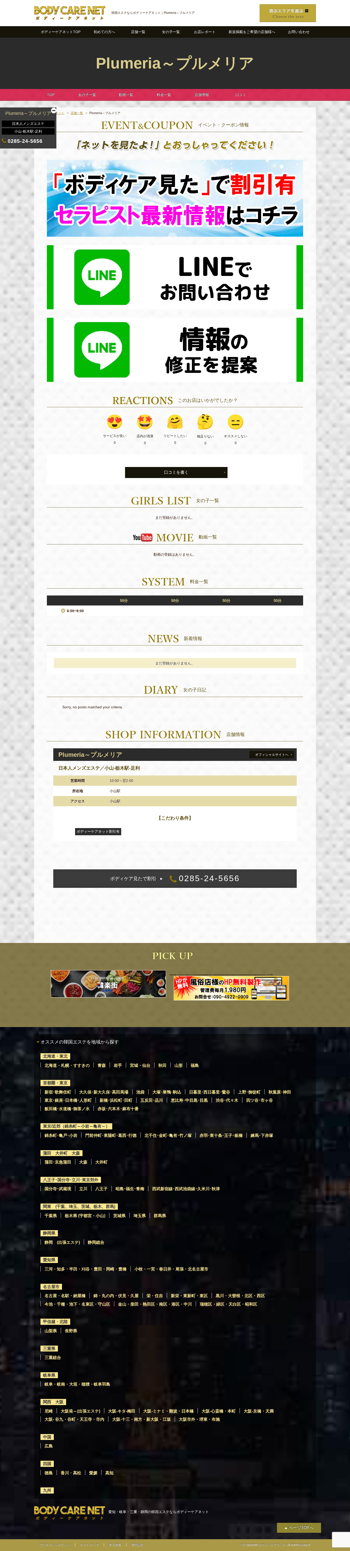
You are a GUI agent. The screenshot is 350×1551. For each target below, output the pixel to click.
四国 (47, 1463)
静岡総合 (96, 1242)
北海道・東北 (55, 1056)
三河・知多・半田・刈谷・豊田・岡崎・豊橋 (86, 1269)
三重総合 (53, 1357)
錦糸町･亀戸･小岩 (61, 1135)
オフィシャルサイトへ (272, 755)
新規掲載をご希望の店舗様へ (252, 32)
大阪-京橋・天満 (259, 1411)
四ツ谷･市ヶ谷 (259, 1100)
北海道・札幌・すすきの (67, 1065)
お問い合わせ (299, 32)
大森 (83, 1162)
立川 (83, 1189)
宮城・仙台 (140, 1065)
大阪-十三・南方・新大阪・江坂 (141, 1419)
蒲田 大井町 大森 (61, 1153)
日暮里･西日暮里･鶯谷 (209, 1092)
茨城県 (119, 1216)
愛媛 (93, 1473)
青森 (102, 1065)
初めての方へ (104, 32)
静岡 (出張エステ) (62, 1242)
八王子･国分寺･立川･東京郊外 (70, 1180)
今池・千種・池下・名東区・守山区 (77, 1304)
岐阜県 (49, 1375)
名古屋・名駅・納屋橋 (65, 1296)
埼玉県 (139, 1216)
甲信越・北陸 (55, 1321)
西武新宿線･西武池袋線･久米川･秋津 (186, 1189)
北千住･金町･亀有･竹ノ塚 (168, 1135)
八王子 (101, 1189)
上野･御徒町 (249, 1092)
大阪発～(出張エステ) (80, 1411)
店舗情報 (201, 95)
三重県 (49, 1348)
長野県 (71, 1331)
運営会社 (137, 1545)
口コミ (240, 95)
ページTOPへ (301, 1527)
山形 (178, 1065)
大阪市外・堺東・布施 (199, 1419)
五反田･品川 (151, 1100)
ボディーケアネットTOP (60, 32)
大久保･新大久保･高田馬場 (103, 1092)
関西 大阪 (53, 1402)
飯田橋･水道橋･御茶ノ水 (67, 1109)
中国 (47, 1437)
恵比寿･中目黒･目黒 (189, 1100)
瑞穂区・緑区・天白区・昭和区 (228, 1304)
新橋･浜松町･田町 (116, 1100)
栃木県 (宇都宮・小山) (85, 1216)
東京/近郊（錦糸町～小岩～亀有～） (76, 1126)
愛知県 (49, 1260)
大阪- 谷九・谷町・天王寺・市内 (74, 1419)
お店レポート (204, 32)
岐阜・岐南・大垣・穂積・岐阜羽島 (77, 1384)
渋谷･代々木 (227, 1100)
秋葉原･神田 (280, 1092)
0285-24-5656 (175, 878)
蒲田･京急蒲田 (58, 1162)
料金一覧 (164, 95)
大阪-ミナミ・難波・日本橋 (168, 1411)
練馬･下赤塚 (262, 1135)
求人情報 (115, 1545)
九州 (47, 1490)
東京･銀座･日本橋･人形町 (68, 1100)
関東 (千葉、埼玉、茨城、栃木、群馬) (79, 1206)
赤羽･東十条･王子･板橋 (221, 1135)
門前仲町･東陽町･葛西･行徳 (111, 1135)
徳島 (49, 1473)
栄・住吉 (155, 1296)
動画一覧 (126, 95)
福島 (195, 1065)
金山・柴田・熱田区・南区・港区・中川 (155, 1304)
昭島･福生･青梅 (130, 1189)
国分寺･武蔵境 (58, 1189)
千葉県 (51, 1216)
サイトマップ (89, 1545)
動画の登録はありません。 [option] (175, 554)
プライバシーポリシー (54, 1545)
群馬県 (160, 1216)
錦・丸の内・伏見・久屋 (116, 1296)
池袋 (140, 1092)
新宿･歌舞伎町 (58, 1092)
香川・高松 (71, 1473)
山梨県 (51, 1331)
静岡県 (49, 1233)
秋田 (162, 1065)
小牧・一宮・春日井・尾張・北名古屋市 (171, 1269)
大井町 (101, 1162)
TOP (50, 95)
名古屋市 (51, 1287)
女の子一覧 (171, 32)
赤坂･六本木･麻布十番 (118, 1109)
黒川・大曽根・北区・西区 (240, 1296)
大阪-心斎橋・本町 (219, 1411)
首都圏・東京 (55, 1083)
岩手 (118, 1065)
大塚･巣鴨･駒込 (166, 1092)
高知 (109, 1473)
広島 (49, 1446)
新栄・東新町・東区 (189, 1296)
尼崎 (49, 1411)
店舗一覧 (138, 32)
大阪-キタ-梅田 (121, 1411)
